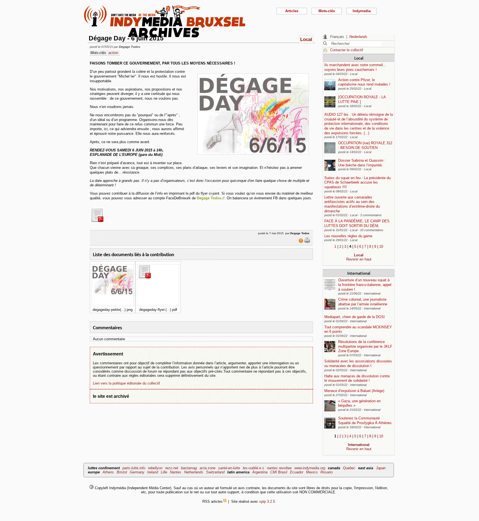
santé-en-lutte (229, 468)
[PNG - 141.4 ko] (112, 294)
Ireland (152, 472)
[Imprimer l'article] (307, 242)
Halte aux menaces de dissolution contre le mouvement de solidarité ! (357, 378)
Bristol (122, 472)
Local (358, 57)
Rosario (326, 472)
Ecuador (296, 472)
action (113, 53)
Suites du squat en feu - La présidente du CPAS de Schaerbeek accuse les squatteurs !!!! (357, 182)
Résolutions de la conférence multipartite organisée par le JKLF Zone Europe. (365, 346)
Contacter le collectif (346, 50)
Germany (137, 472)
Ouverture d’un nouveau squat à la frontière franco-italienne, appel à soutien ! (364, 284)
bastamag (189, 468)
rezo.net (171, 468)
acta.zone (207, 468)
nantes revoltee (279, 468)
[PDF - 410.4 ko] (100, 221)
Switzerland (215, 472)
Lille (164, 472)
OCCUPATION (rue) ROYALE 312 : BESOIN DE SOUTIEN (365, 145)
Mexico (312, 472)
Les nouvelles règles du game (348, 236)
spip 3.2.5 (267, 501)
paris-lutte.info (134, 468)
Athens (108, 472)
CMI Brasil (278, 472)
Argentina (259, 472)
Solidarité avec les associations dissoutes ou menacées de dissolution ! (358, 363)
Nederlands (358, 37)
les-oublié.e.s (253, 468)
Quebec (349, 468)
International (358, 272)
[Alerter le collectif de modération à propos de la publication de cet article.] (301, 242)
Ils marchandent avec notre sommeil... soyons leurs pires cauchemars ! (355, 67)
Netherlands (193, 472)
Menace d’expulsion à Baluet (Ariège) (354, 391)
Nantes (175, 472)
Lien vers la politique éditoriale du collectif (126, 383)
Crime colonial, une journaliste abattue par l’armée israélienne (362, 301)
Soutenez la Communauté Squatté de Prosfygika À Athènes (365, 420)
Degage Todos (209, 198)
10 (381, 246)
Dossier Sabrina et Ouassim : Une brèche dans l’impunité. (362, 162)
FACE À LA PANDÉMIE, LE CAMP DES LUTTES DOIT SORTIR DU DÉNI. (356, 223)
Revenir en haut (358, 259)
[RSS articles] (225, 501)
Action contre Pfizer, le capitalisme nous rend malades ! (364, 82)
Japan (381, 468)
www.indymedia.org (309, 468)
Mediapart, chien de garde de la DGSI (354, 317)
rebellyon (155, 468)
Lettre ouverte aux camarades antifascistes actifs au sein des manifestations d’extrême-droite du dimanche (352, 204)
